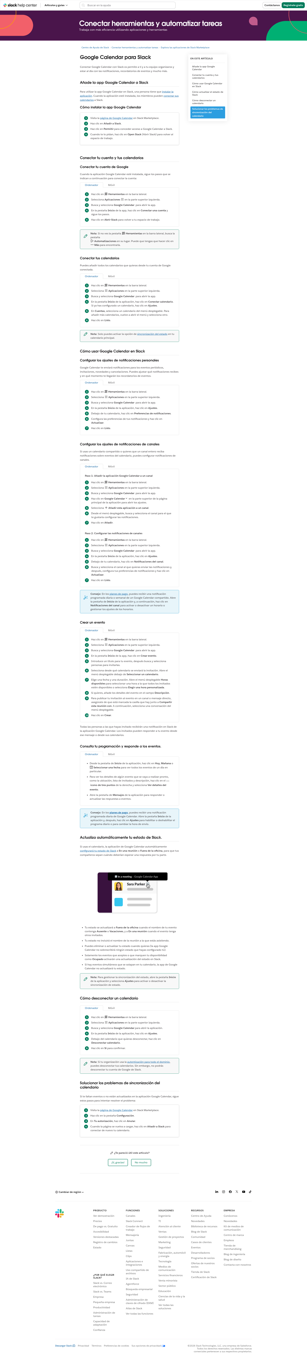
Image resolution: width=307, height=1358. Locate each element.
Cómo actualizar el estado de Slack (207, 93)
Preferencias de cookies (116, 1345)
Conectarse (252, 5)
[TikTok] (250, 1192)
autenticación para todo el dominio (148, 1062)
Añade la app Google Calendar (203, 68)
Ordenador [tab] (91, 185)
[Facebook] (230, 1192)
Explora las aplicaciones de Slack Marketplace (185, 47)
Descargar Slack (63, 1345)
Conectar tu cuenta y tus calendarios (205, 76)
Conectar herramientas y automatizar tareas (135, 47)
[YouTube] (243, 1192)
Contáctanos (272, 5)
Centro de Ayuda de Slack (95, 47)
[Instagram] (223, 1192)
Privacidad (83, 1345)
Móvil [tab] (111, 185)
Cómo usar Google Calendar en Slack (207, 85)
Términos (96, 1345)
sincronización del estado (152, 334)
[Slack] (59, 1270)
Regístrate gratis (293, 5)
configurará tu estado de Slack (98, 850)
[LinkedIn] (216, 1192)
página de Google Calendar (116, 118)
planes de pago (119, 594)
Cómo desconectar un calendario (204, 102)
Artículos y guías (54, 5)
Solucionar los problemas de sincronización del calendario (207, 112)
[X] (237, 1192)
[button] (118, 1162)
